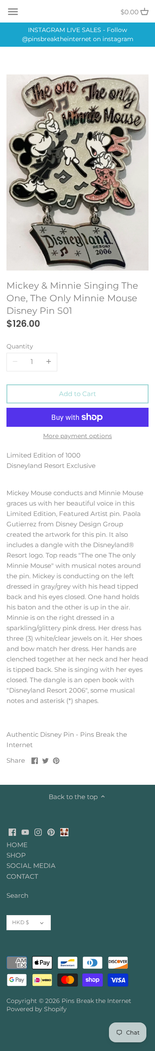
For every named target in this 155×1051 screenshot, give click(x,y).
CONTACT (22, 876)
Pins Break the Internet (96, 1000)
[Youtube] (25, 831)
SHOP (16, 855)
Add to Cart (77, 394)
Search (17, 895)
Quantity (19, 346)
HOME (17, 845)
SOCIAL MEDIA (31, 865)
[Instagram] (38, 831)
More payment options (77, 436)
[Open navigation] (12, 11)
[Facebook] (12, 831)
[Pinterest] (51, 831)
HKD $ (20, 922)
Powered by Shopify (36, 1009)
